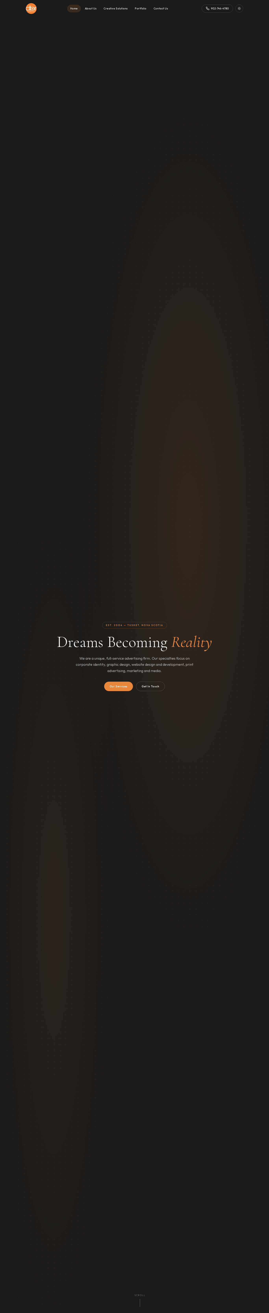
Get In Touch (150, 686)
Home (74, 8)
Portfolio (141, 8)
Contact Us (161, 8)
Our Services (119, 686)
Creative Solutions (116, 8)
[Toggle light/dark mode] (239, 8)
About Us (90, 8)
